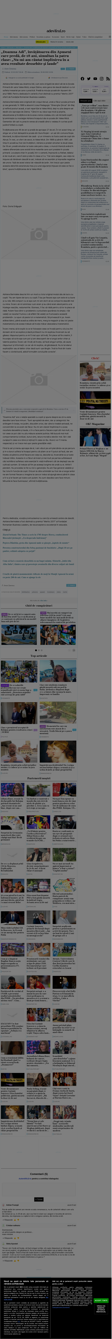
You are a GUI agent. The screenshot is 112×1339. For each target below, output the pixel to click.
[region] (56, 1308)
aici (19, 1321)
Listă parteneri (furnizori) (60, 1307)
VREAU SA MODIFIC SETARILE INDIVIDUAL (101, 1309)
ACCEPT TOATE (101, 1301)
